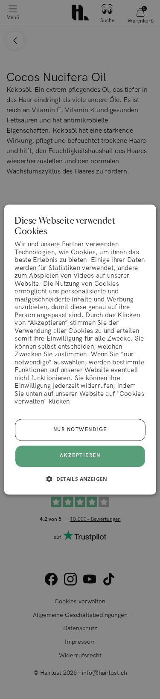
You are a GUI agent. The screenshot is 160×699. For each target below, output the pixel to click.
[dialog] (80, 349)
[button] (80, 479)
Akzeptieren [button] (80, 456)
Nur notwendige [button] (80, 429)
